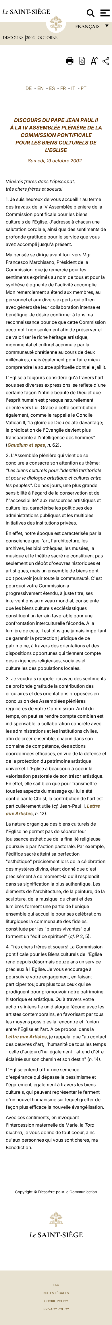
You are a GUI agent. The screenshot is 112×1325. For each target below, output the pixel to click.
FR (63, 88)
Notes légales (56, 1293)
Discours (13, 37)
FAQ (56, 1285)
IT (73, 88)
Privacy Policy (56, 1309)
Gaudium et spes (26, 445)
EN (40, 88)
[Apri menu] (104, 13)
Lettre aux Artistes (26, 1037)
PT (83, 88)
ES (52, 88)
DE (29, 88)
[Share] (107, 62)
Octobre (47, 37)
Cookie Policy (56, 1301)
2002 (31, 37)
